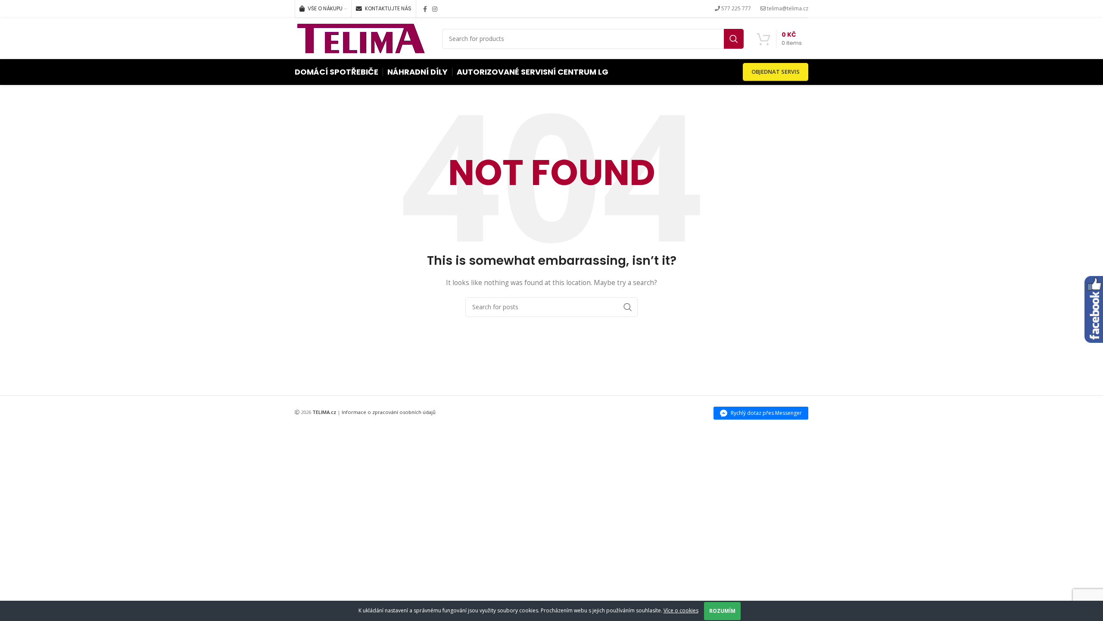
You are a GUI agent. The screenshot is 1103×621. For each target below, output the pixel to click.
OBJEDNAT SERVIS (775, 71)
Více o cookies (681, 610)
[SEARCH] (734, 39)
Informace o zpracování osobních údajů (389, 412)
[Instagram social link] (435, 9)
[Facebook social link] (425, 9)
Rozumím (722, 611)
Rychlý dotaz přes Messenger (766, 413)
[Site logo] (361, 38)
